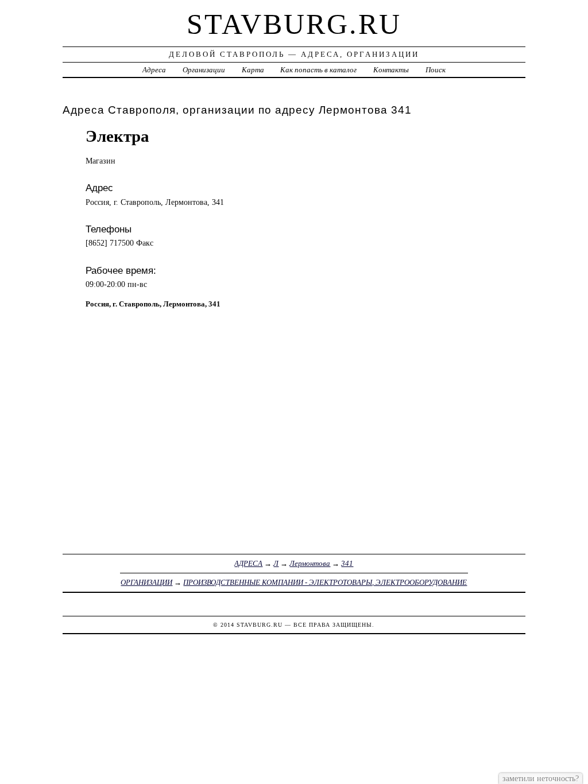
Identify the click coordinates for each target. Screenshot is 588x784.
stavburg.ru (294, 24)
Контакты (391, 69)
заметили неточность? (540, 778)
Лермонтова (309, 563)
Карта (253, 69)
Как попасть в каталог (318, 69)
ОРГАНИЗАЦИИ (146, 582)
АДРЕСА (248, 563)
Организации (204, 69)
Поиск (435, 69)
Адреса (154, 69)
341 (347, 563)
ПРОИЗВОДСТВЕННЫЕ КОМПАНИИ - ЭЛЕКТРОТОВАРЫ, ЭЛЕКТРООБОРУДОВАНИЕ (325, 582)
